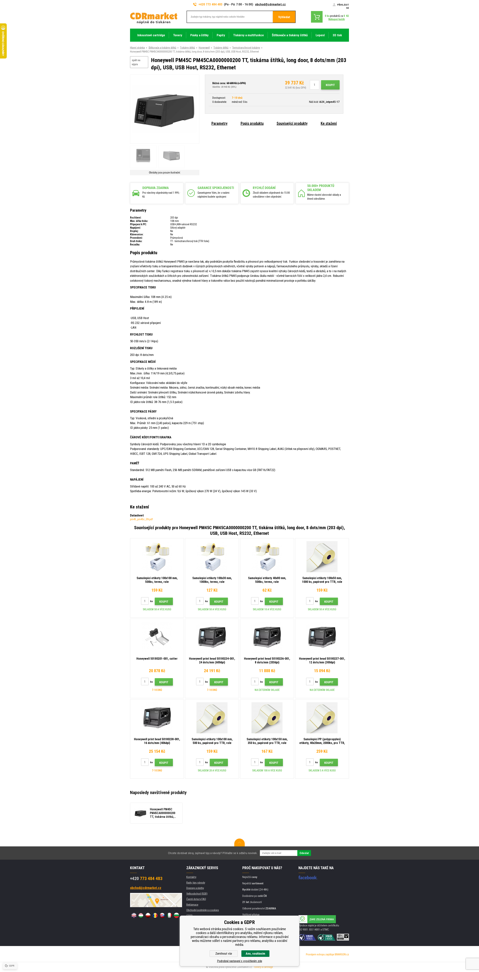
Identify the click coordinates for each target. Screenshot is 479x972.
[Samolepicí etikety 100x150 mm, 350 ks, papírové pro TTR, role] (267, 717)
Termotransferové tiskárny (246, 47)
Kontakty (191, 877)
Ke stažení (329, 123)
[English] (133, 915)
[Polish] (148, 915)
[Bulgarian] (176, 915)
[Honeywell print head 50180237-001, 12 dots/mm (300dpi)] (322, 637)
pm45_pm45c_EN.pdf (141, 519)
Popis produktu (252, 123)
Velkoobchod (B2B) (197, 893)
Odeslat (304, 853)
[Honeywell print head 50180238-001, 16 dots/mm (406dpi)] (157, 717)
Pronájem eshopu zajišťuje (320, 954)
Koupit (330, 85)
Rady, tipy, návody (195, 882)
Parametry (219, 123)
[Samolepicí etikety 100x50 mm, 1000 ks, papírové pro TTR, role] (322, 556)
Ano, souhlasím (255, 953)
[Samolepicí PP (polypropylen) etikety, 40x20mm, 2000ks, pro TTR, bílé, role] (322, 717)
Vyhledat (284, 17)
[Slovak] (162, 915)
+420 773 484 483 (210, 4)
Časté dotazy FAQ (196, 899)
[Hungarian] (141, 915)
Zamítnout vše (223, 953)
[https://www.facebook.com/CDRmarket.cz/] (307, 877)
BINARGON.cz (342, 954)
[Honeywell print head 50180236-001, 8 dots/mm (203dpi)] (267, 637)
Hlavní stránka (137, 47)
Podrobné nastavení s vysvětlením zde (239, 961)
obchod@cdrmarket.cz (270, 4)
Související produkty (292, 123)
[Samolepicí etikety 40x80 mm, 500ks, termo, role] (267, 556)
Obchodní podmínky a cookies (202, 910)
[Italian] (169, 915)
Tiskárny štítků (187, 47)
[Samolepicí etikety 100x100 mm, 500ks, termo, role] (157, 556)
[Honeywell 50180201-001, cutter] (157, 637)
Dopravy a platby (195, 888)
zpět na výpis (136, 62)
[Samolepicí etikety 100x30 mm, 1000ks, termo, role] (212, 556)
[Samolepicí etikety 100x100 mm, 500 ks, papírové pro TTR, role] (212, 717)
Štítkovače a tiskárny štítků (162, 47)
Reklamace (192, 904)
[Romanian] (155, 915)
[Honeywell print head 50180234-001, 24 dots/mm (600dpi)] (212, 637)
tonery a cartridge (263, 967)
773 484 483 (146, 878)
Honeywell (204, 47)
